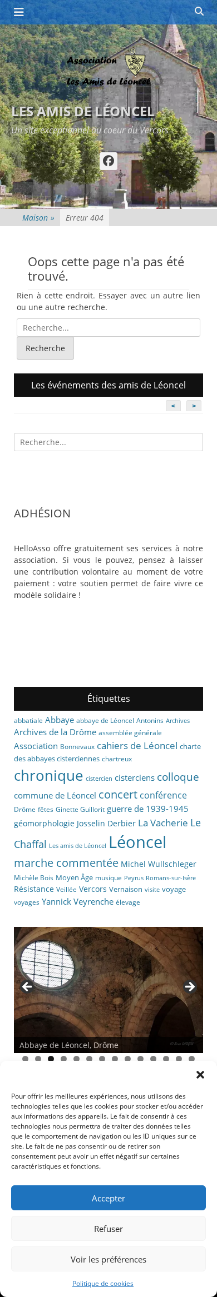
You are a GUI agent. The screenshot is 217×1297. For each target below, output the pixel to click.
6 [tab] (89, 1059)
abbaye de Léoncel (105, 720)
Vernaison (125, 889)
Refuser (108, 1228)
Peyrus (134, 878)
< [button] (27, 987)
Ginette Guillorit (80, 809)
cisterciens (135, 777)
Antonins (150, 720)
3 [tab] (51, 1059)
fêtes (45, 809)
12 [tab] (166, 1059)
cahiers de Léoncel (137, 745)
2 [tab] (38, 1059)
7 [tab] (102, 1059)
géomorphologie (44, 823)
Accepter (108, 1198)
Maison (38, 217)
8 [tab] (115, 1059)
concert (117, 794)
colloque (178, 777)
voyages (27, 902)
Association (36, 745)
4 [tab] (64, 1059)
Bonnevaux (77, 746)
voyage (174, 889)
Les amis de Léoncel (83, 111)
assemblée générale (130, 732)
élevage (128, 902)
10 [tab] (140, 1059)
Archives (178, 721)
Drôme (25, 809)
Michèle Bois (33, 877)
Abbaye (59, 719)
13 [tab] (179, 1059)
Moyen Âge (74, 877)
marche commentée (66, 862)
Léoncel (137, 842)
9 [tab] (128, 1059)
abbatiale (28, 720)
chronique (48, 775)
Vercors (93, 889)
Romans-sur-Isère (171, 878)
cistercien (99, 778)
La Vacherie (163, 822)
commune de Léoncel (55, 795)
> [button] (189, 987)
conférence (163, 795)
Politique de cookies (103, 1283)
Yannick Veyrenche (78, 901)
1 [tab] (25, 1059)
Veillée (66, 889)
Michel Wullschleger (158, 864)
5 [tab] (76, 1059)
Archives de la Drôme (55, 731)
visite (152, 890)
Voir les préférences (108, 1259)
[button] (200, 1074)
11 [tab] (153, 1059)
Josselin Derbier (106, 823)
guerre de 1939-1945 (148, 808)
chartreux (117, 759)
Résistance (34, 889)
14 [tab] (192, 1059)
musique (108, 877)
